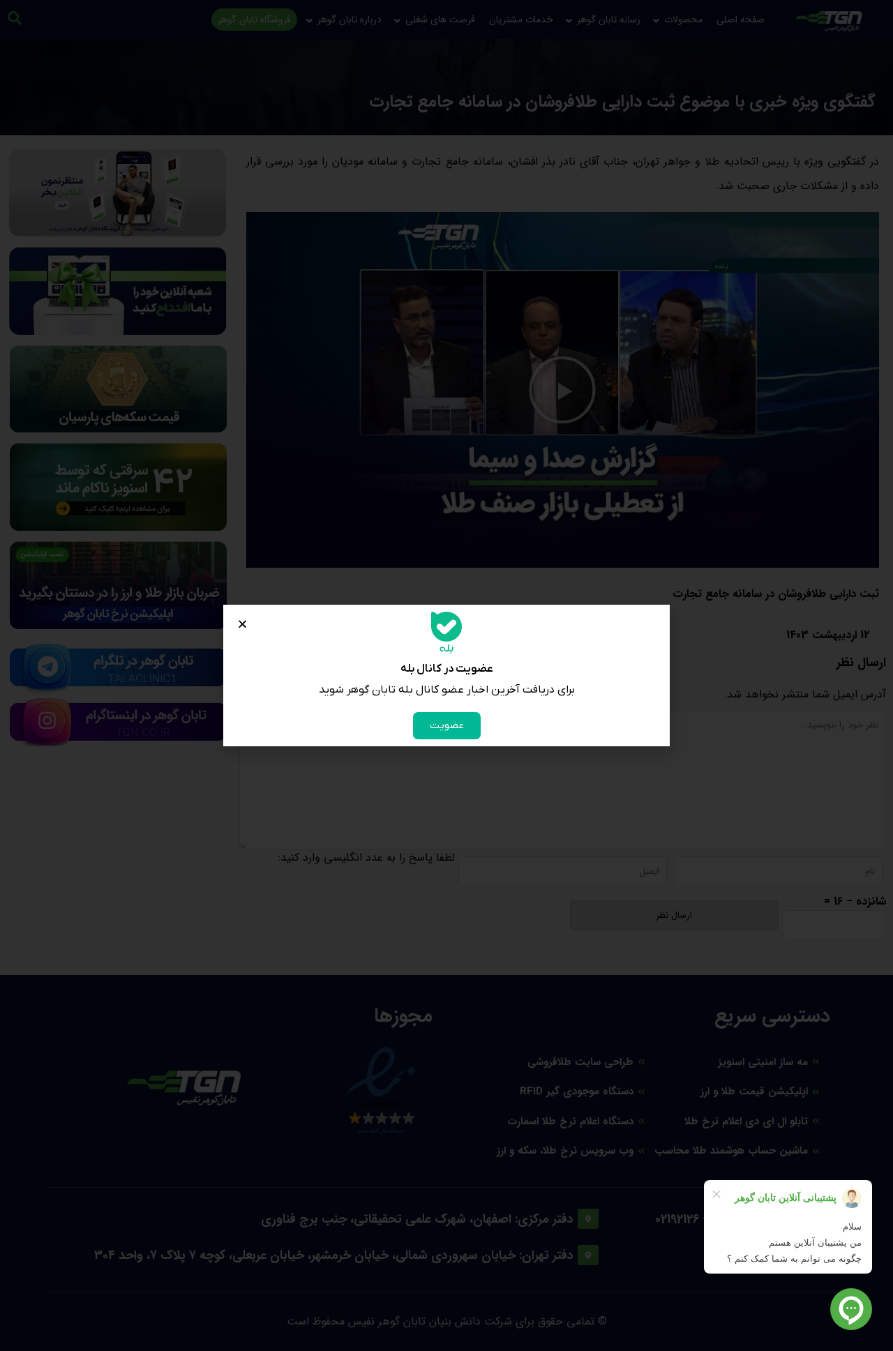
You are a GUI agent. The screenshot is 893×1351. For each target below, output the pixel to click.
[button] (242, 624)
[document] (446, 675)
